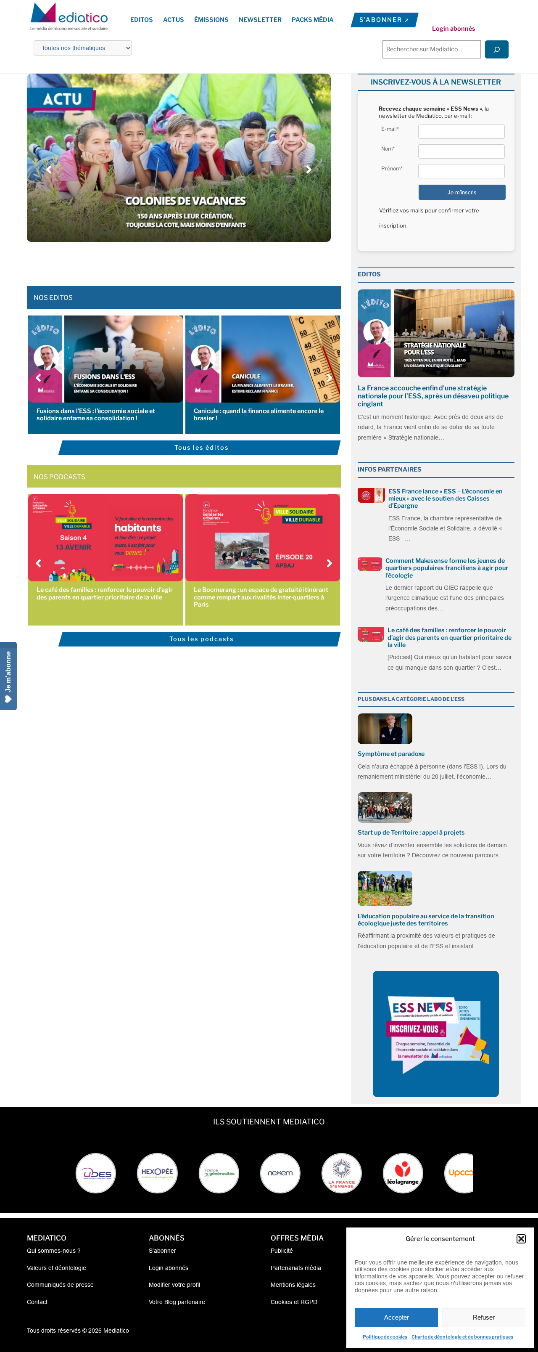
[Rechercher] (497, 49)
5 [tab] (183, 261)
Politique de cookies (385, 1337)
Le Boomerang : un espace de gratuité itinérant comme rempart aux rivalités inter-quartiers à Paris (261, 597)
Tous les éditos (201, 447)
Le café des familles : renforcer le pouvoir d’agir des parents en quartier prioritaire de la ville (105, 593)
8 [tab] (208, 261)
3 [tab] (166, 261)
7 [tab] (199, 261)
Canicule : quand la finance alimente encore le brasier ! (259, 414)
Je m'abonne (8, 671)
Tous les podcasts (201, 639)
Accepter (396, 1317)
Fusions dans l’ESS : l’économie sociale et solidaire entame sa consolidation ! (96, 414)
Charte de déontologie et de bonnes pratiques (462, 1337)
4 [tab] (174, 261)
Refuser (484, 1317)
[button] (521, 1239)
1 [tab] (149, 261)
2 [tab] (157, 261)
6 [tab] (191, 261)
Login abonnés (453, 28)
